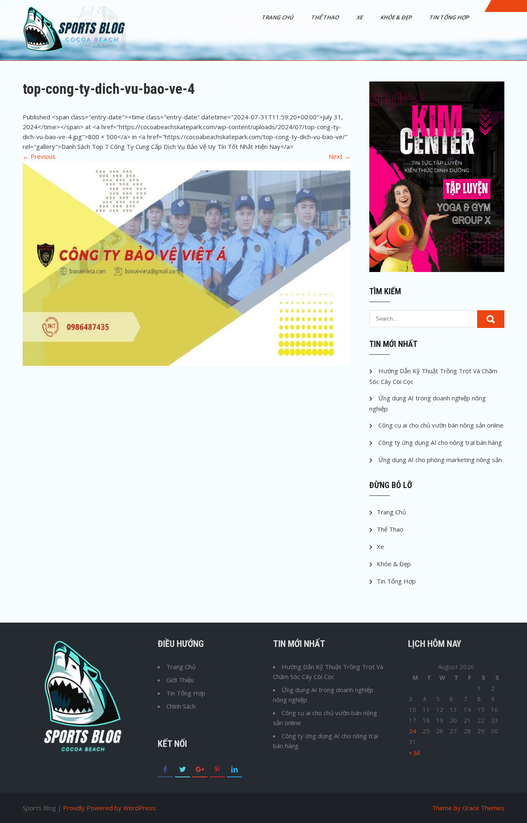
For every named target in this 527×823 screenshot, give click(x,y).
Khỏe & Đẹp (397, 17)
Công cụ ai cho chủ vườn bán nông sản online (441, 425)
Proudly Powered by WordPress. (110, 808)
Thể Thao (325, 17)
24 (412, 731)
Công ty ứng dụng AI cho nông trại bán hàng (440, 442)
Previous (39, 156)
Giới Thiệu (180, 680)
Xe (360, 17)
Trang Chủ (278, 17)
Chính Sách (181, 706)
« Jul (414, 752)
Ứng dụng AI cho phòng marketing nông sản (440, 460)
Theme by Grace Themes (468, 808)
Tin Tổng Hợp (450, 17)
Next (339, 156)
